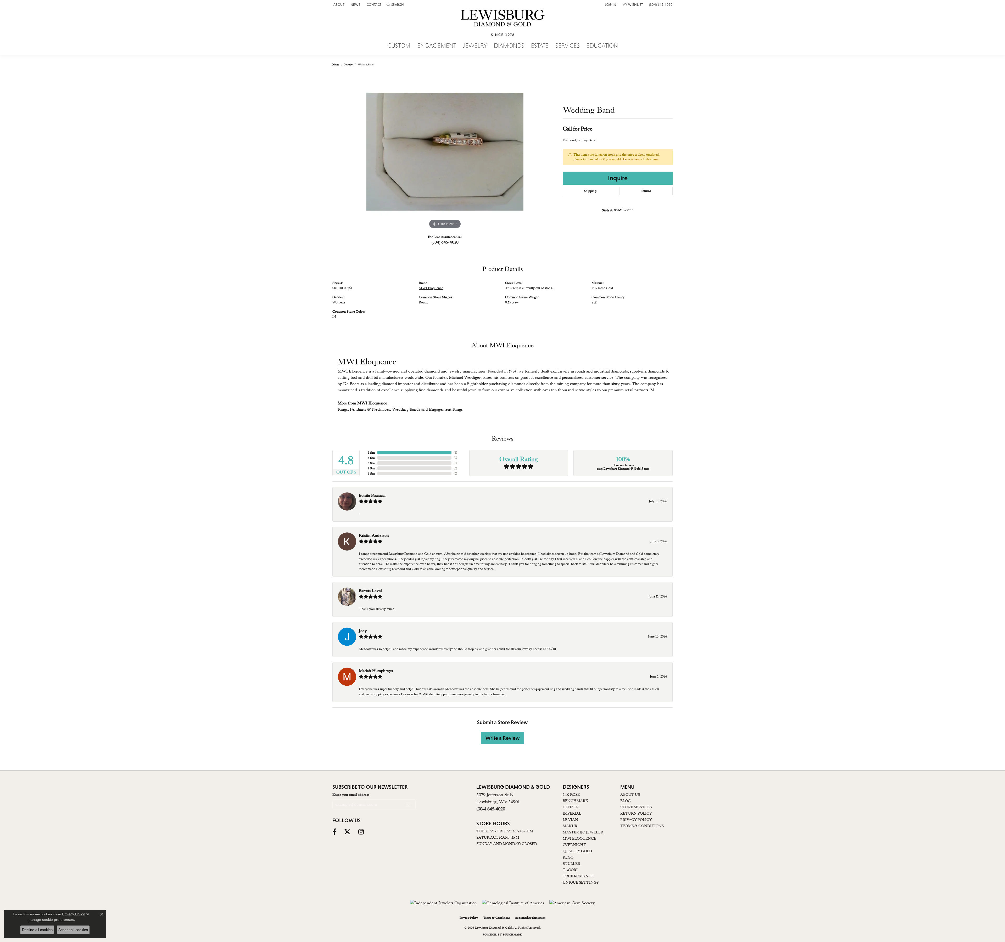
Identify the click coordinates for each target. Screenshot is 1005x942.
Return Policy (636, 813)
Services (567, 46)
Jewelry (475, 46)
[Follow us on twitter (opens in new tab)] (347, 832)
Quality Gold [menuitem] (577, 851)
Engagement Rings (446, 409)
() (455, 452)
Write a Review (502, 738)
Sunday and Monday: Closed (506, 843)
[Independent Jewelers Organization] (443, 903)
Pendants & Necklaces (370, 409)
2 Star (371, 468)
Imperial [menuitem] (572, 813)
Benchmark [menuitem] (575, 800)
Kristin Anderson (374, 535)
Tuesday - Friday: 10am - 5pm (504, 831)
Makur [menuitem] (570, 825)
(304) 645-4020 (445, 242)
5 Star (371, 452)
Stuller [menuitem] (571, 863)
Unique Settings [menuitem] (581, 882)
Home (335, 64)
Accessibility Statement (530, 918)
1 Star (371, 473)
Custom (398, 46)
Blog (625, 800)
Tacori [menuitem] (570, 869)
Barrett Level (370, 590)
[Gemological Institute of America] (513, 903)
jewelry (348, 64)
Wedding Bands (406, 409)
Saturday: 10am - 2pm (497, 837)
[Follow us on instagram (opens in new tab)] (361, 832)
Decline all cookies (37, 930)
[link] (338, 4)
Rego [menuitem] (568, 857)
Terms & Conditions (642, 825)
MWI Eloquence (431, 288)
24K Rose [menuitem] (571, 794)
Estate (540, 46)
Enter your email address (350, 794)
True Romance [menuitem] (578, 876)
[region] (444, 151)
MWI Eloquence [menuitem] (579, 838)
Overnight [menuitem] (574, 844)
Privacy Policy (636, 819)
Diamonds (509, 46)
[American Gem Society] (572, 903)
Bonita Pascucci (372, 495)
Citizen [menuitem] (571, 807)
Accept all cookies (73, 930)
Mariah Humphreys (376, 670)
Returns (646, 191)
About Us (630, 794)
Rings (343, 409)
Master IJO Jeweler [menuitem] (583, 832)
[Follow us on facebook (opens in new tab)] (334, 832)
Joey (363, 630)
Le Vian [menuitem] (570, 819)
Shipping (590, 191)
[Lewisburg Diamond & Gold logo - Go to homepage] (502, 26)
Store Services (636, 807)
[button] (395, 4)
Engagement (436, 46)
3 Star (371, 463)
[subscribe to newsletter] (408, 804)
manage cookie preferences (50, 919)
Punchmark (512, 934)
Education (602, 46)
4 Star (371, 458)
